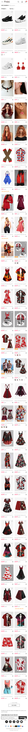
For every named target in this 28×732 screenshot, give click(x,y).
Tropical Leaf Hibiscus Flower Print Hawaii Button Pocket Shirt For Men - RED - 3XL (21, 492)
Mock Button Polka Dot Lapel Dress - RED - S (21, 234)
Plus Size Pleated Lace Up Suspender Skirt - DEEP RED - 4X (7, 400)
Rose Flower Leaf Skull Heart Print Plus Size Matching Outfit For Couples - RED (21, 376)
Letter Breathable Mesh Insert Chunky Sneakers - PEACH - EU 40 (7, 50)
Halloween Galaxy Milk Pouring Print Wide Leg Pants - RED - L (21, 187)
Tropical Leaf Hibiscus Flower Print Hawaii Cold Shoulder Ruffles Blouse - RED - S (21, 423)
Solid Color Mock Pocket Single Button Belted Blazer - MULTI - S (7, 212)
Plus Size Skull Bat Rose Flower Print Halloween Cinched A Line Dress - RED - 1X (7, 515)
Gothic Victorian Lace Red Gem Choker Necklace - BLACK (7, 97)
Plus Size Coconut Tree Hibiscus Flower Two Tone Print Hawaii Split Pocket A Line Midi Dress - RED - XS (7, 306)
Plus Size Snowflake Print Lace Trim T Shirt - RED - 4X (7, 448)
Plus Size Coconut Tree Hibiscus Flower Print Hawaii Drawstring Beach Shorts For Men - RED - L (7, 651)
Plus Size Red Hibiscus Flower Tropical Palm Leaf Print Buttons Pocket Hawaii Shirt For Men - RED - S (21, 165)
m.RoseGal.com (8, 2)
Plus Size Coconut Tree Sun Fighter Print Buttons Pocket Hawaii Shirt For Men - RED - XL (21, 328)
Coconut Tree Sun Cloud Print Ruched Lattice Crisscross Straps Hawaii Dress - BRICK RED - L (7, 284)
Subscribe (22, 717)
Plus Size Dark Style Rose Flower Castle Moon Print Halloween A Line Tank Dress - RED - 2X (7, 537)
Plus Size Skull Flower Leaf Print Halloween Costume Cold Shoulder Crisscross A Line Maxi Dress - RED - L (21, 537)
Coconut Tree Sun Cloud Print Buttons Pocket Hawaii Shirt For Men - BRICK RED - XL (21, 284)
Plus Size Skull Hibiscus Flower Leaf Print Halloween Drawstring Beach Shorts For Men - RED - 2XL (21, 515)
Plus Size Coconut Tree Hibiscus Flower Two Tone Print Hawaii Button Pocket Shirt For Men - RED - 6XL (21, 696)
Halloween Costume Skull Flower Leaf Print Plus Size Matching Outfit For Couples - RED (7, 351)
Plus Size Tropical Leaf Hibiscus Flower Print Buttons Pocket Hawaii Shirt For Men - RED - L (21, 651)
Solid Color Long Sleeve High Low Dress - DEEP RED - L (21, 212)
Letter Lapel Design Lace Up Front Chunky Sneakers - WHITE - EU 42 (21, 50)
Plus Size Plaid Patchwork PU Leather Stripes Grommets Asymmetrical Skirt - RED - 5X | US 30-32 (21, 604)
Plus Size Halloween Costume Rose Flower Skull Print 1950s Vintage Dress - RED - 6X (7, 674)
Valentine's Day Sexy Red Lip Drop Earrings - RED (21, 120)
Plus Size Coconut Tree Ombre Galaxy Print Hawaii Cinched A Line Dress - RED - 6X (7, 559)
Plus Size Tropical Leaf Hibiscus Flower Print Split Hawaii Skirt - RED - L (21, 470)
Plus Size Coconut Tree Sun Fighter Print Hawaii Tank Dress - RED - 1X (7, 328)
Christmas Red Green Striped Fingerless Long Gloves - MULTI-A (7, 165)
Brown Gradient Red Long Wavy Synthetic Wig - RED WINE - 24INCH (7, 120)
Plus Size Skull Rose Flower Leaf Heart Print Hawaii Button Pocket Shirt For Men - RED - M (21, 306)
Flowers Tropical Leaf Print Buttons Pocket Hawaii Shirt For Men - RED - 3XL (21, 559)
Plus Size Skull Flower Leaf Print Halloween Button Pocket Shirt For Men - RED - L (7, 629)
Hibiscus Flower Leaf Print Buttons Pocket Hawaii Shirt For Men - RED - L (21, 674)
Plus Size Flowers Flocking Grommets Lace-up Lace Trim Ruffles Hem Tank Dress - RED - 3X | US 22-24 (21, 582)
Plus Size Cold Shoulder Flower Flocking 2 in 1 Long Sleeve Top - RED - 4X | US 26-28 (7, 604)
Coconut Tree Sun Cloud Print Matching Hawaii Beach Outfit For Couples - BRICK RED (7, 259)
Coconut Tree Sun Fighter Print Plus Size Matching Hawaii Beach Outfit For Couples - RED (21, 259)
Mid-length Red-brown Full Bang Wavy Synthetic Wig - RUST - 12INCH (21, 142)
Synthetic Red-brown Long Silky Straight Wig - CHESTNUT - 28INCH (7, 142)
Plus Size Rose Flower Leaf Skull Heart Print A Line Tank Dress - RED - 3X (21, 448)
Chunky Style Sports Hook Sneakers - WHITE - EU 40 (21, 28)
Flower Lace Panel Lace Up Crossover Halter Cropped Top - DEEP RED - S (7, 234)
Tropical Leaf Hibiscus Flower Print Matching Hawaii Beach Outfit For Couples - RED (7, 376)
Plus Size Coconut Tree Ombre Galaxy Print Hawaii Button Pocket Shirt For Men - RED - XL (21, 629)
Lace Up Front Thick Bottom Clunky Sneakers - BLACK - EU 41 (7, 28)
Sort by (11, 8)
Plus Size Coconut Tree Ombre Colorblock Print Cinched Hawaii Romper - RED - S (7, 696)
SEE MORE (14, 705)
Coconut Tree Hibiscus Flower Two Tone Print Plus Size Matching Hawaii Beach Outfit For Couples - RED (21, 351)
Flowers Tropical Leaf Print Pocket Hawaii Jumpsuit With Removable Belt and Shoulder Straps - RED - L (7, 470)
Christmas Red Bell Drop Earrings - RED (21, 97)
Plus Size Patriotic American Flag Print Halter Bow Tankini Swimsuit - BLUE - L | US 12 (7, 187)
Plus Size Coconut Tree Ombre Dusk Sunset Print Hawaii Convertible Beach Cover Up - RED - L (7, 492)
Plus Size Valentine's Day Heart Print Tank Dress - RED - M (7, 582)
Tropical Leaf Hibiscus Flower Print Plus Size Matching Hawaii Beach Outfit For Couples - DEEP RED (7, 423)
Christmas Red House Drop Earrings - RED (21, 75)
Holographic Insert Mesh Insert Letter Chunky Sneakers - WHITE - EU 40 (7, 75)
